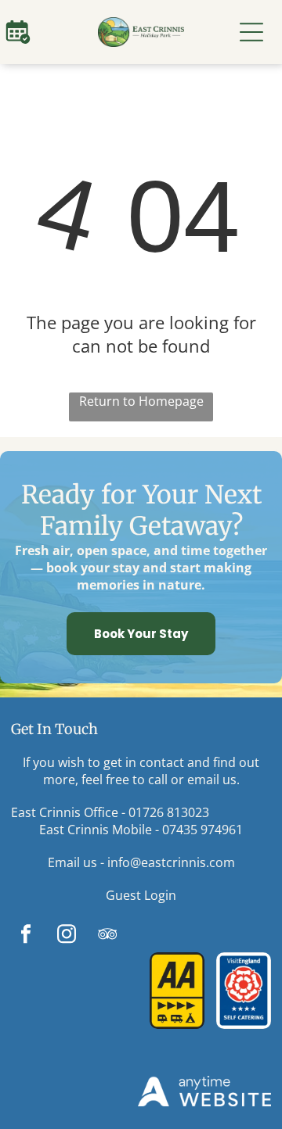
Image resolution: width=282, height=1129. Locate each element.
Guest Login (141, 895)
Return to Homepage (141, 401)
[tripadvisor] (106, 935)
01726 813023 (168, 812)
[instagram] (66, 935)
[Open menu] (251, 32)
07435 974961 (202, 829)
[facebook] (25, 935)
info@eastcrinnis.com (171, 862)
